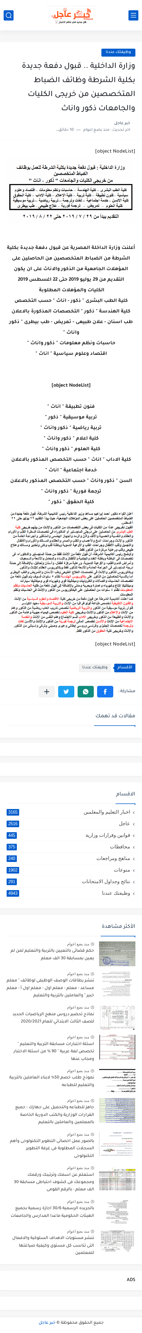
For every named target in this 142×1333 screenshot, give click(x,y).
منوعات (69, 870)
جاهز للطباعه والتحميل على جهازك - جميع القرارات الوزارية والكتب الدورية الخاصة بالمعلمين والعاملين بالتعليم (54, 1115)
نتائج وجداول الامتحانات (69, 881)
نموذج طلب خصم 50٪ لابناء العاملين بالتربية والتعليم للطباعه (51, 1081)
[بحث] (9, 15)
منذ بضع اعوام (78, 944)
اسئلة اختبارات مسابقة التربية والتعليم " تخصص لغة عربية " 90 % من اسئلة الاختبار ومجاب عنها (54, 1052)
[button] (105, 691)
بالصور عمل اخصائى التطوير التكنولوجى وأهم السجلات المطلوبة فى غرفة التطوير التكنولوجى (52, 1149)
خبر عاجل (47, 1323)
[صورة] (117, 953)
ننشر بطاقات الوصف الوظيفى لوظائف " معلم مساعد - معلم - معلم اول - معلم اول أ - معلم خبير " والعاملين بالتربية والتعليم (50, 988)
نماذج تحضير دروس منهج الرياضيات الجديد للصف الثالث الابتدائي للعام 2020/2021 (53, 1018)
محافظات (69, 846)
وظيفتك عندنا (118, 52)
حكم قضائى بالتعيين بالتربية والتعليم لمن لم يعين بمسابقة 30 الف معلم (52, 955)
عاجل (69, 823)
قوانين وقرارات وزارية (69, 835)
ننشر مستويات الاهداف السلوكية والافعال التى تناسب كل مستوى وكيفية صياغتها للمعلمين (53, 1246)
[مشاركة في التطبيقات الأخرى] (47, 691)
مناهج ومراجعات (69, 858)
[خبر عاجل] (71, 15)
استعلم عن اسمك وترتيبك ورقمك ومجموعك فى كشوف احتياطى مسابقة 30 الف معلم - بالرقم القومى (54, 1182)
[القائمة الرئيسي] (133, 15)
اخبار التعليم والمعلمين (69, 812)
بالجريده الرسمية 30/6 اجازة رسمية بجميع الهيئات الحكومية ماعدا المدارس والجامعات (52, 1212)
